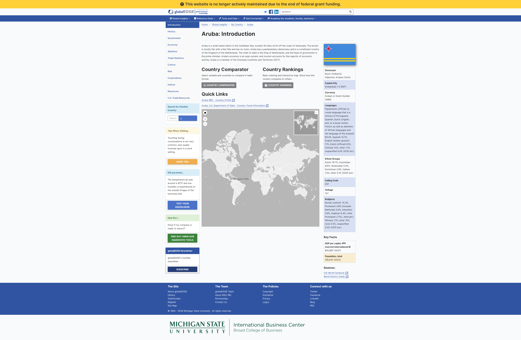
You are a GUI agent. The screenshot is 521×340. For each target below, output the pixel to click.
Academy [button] (292, 18)
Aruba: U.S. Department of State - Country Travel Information (235, 105)
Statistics (172, 51)
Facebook (315, 295)
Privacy (266, 298)
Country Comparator (220, 85)
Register (172, 302)
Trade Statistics (176, 58)
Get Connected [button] (253, 18)
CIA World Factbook (336, 272)
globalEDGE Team (224, 291)
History (171, 31)
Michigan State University (197, 310)
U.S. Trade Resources (179, 98)
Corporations (175, 78)
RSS (312, 305)
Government (174, 38)
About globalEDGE (177, 291)
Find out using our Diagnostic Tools (182, 238)
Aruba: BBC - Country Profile (218, 100)
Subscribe (182, 269)
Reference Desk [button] (205, 18)
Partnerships (221, 298)
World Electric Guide (336, 276)
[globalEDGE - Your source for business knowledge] (188, 11)
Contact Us (221, 302)
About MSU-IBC (223, 295)
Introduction (174, 24)
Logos (266, 302)
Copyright (268, 291)
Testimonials (174, 298)
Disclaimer (268, 295)
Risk (170, 71)
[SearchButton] (350, 12)
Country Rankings (277, 85)
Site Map (172, 305)
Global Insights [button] (180, 18)
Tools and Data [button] (229, 18)
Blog (312, 302)
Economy (172, 44)
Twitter (313, 291)
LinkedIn (314, 298)
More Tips (182, 161)
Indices (171, 84)
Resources (173, 91)
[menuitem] (275, 175)
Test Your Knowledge (182, 205)
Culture (171, 64)
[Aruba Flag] (339, 54)
